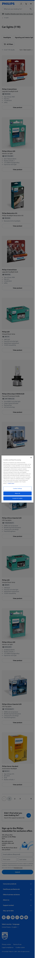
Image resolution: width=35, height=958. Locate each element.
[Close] (30, 457)
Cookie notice (10, 483)
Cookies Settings (16, 488)
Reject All (16, 493)
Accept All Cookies (17, 498)
